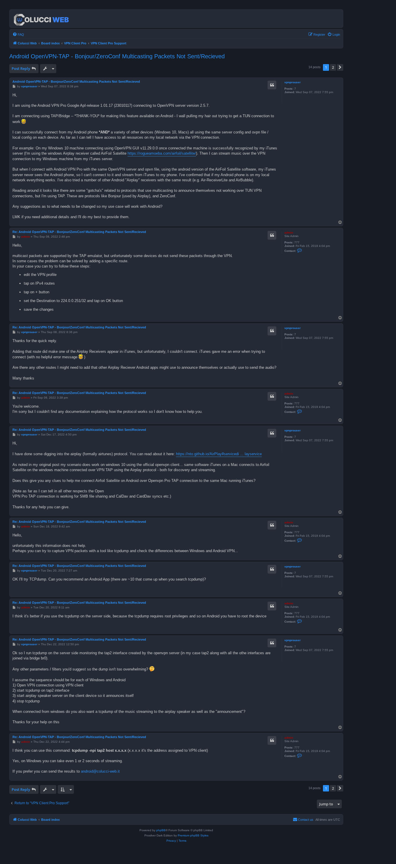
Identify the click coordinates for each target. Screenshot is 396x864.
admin (288, 232)
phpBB (161, 830)
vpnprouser (292, 82)
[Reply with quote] (272, 85)
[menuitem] (18, 34)
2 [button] (333, 67)
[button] (340, 67)
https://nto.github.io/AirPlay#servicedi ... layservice (219, 454)
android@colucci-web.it (100, 771)
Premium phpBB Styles (193, 835)
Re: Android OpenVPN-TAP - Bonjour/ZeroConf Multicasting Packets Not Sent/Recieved (79, 232)
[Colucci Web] (41, 18)
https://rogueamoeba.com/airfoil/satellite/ (162, 153)
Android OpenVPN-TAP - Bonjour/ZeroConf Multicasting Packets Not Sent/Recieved (117, 56)
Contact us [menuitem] (305, 819)
